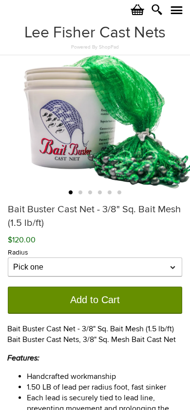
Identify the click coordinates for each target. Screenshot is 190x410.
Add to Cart (95, 299)
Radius (18, 252)
